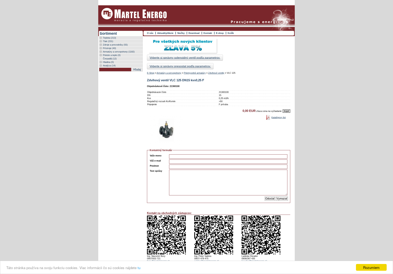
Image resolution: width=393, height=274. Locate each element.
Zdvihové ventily (216, 73)
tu (139, 267)
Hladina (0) (108, 62)
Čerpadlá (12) (110, 58)
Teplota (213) (109, 38)
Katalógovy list (278, 117)
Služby (181, 33)
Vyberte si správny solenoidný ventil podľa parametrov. (185, 57)
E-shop (220, 33)
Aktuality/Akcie (165, 33)
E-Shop (150, 73)
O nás (150, 33)
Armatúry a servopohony (169, 73)
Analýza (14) (109, 65)
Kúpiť (286, 111)
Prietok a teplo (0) (112, 55)
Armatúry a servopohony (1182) (119, 51)
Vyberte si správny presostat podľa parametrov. (180, 66)
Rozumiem (371, 267)
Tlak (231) (108, 41)
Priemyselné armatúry (195, 73)
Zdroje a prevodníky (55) (115, 44)
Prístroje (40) (109, 48)
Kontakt (207, 33)
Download (194, 33)
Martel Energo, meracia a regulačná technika (134, 15)
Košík (231, 33)
